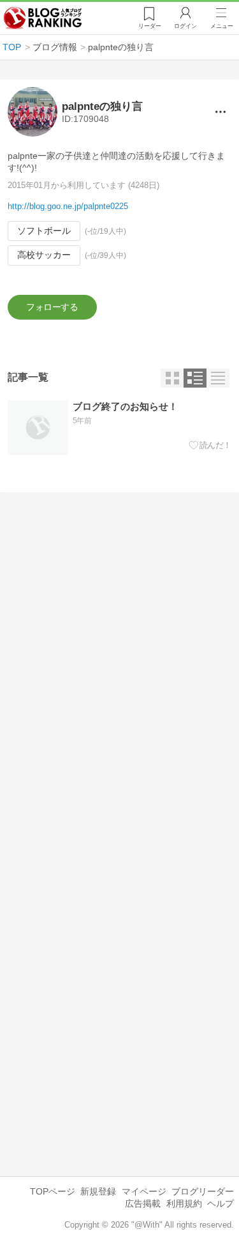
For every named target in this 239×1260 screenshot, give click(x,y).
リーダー (149, 26)
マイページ (144, 1191)
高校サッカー (44, 255)
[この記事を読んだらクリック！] (210, 445)
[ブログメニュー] (220, 112)
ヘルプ (220, 1203)
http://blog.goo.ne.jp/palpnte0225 (68, 206)
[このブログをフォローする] (52, 307)
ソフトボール (44, 231)
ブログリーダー (202, 1191)
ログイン (185, 26)
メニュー (221, 26)
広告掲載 (143, 1203)
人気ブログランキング (43, 18)
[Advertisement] (119, 639)
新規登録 (98, 1191)
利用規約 (184, 1203)
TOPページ (52, 1191)
